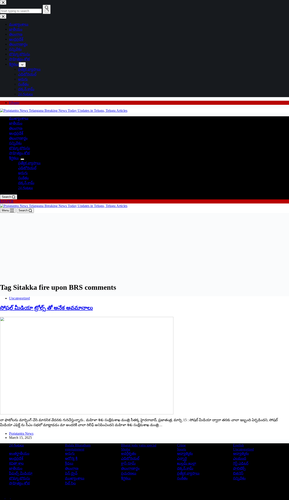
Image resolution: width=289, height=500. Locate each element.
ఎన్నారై (182, 458)
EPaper (14, 103)
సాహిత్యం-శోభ (19, 153)
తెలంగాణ (15, 128)
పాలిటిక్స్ (239, 468)
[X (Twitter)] (8, 497)
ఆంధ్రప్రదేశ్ (16, 133)
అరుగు (23, 173)
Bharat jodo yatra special (138, 445)
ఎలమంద (239, 458)
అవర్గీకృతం (128, 453)
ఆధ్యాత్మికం (241, 453)
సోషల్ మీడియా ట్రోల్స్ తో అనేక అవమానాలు (46, 308)
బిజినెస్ (238, 473)
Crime (181, 445)
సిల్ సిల (70, 483)
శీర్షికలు (14, 158)
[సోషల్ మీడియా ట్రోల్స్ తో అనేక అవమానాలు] (86, 365)
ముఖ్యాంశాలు (18, 118)
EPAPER (7, 201)
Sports (181, 449)
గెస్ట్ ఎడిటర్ (240, 463)
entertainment (74, 449)
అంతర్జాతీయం (19, 453)
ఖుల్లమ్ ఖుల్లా (186, 463)
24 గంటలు (25, 188)
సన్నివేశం (15, 143)
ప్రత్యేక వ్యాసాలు (29, 163)
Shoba (125, 449)
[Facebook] (2, 497)
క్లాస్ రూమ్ (128, 463)
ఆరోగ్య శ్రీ (71, 458)
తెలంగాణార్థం (18, 138)
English (238, 445)
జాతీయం (15, 123)
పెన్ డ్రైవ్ (71, 473)
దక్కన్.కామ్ (26, 183)
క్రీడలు (69, 463)
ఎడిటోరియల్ (27, 168)
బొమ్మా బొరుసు (19, 148)
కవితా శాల (16, 463)
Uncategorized (19, 298)
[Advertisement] (144, 246)
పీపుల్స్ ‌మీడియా (21, 473)
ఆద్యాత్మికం (185, 453)
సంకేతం (23, 178)
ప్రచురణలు (128, 473)
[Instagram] (13, 497)
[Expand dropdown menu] (22, 159)
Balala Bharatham (78, 445)
